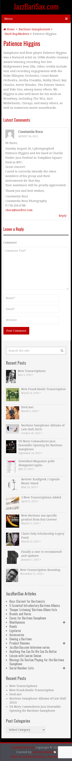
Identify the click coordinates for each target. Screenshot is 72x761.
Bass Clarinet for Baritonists (27, 601)
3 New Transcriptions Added (41, 497)
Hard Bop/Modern (17, 33)
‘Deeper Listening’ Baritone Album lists (33, 609)
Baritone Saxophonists (34, 29)
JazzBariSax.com (36, 6)
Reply (63, 215)
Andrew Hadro (42, 752)
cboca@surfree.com (19, 210)
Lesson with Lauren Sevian (25, 655)
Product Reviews (19, 643)
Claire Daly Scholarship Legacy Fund (42, 535)
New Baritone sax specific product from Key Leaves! (39, 517)
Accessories (16, 634)
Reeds (13, 626)
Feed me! (27, 407)
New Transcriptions (32, 371)
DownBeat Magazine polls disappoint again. (37, 463)
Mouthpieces (17, 622)
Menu (8, 18)
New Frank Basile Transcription (43, 389)
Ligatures (15, 630)
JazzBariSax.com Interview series (29, 647)
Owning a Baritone (20, 639)
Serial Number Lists (21, 668)
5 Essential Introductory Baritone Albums (34, 605)
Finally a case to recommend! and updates (41, 553)
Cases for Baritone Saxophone (27, 618)
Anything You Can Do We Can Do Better (33, 651)
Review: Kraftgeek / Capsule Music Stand (40, 481)
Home (10, 29)
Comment (10, 242)
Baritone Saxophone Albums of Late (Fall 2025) (42, 427)
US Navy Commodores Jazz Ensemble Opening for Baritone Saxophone (40, 445)
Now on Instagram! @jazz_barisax (34, 756)
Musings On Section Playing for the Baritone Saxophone (36, 661)
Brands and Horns (20, 613)
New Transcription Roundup (40, 569)
